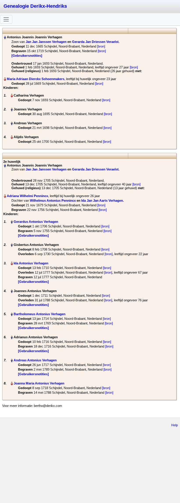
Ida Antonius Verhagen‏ (31, 263)
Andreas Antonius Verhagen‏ (35, 360)
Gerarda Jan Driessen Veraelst (95, 42)
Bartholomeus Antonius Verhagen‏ (39, 314)
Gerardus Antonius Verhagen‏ (36, 221)
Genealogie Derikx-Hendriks (35, 6)
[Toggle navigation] (6, 19)
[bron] (101, 46)
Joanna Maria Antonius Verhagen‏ (39, 383)
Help (174, 425)
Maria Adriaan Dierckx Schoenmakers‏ (35, 79)
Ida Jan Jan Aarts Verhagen (102, 200)
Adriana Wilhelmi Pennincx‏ (27, 196)
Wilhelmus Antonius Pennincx (53, 200)
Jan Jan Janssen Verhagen (46, 42)
